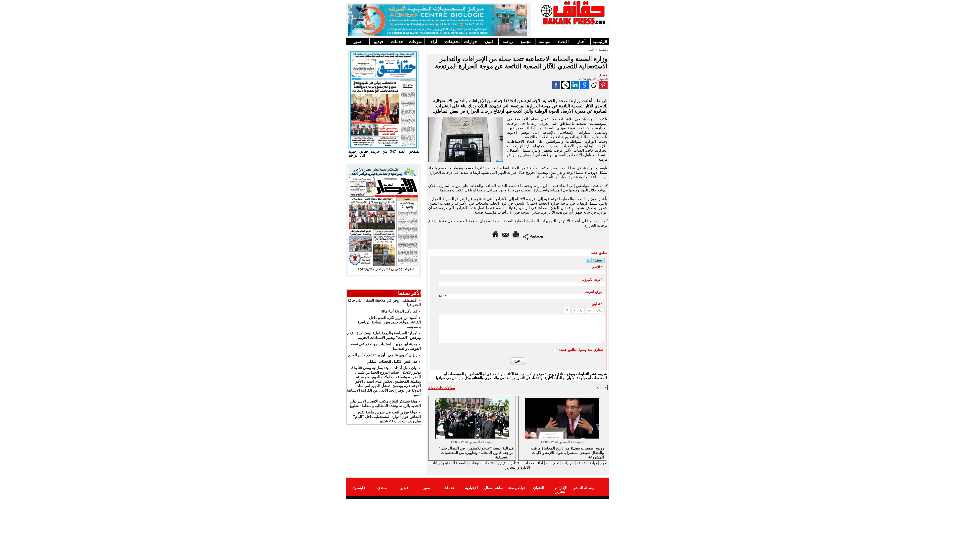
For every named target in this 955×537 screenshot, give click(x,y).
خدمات (397, 41)
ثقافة (581, 463)
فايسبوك (358, 488)
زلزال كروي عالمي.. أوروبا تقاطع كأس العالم (382, 355)
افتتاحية (515, 463)
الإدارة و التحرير (518, 467)
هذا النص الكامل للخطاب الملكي (392, 361)
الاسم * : (598, 267)
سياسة (544, 41)
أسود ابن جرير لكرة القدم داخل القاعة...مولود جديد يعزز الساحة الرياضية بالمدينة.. (389, 322)
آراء (434, 41)
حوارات (471, 41)
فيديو (378, 41)
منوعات (415, 41)
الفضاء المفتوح (454, 463)
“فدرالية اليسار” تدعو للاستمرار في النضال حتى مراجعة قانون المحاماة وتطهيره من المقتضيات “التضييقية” (476, 452)
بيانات (435, 463)
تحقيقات (452, 41)
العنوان (538, 488)
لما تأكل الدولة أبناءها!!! (399, 311)
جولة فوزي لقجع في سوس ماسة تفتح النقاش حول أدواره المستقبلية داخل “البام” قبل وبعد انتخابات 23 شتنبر (387, 416)
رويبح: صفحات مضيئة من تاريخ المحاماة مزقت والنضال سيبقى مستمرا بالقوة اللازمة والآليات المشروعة (567, 452)
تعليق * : (598, 304)
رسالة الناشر (583, 488)
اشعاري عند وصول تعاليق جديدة (582, 350)
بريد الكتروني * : (593, 279)
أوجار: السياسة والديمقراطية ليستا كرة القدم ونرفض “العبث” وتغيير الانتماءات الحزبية (384, 335)
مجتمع (526, 41)
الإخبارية (471, 488)
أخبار (581, 41)
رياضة (508, 41)
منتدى (382, 488)
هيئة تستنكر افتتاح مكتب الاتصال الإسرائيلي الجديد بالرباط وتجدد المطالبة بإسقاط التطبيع (385, 403)
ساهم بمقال (493, 488)
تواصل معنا (516, 488)
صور (357, 41)
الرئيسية (600, 41)
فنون (489, 41)
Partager (535, 236)
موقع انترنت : (595, 292)
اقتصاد (563, 41)
